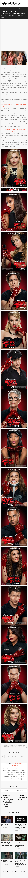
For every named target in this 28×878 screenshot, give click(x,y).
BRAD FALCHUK (22, 113)
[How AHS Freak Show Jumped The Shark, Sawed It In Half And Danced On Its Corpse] (21, 819)
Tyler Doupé (4, 15)
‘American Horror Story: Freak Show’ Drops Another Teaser (7, 844)
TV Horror (15, 746)
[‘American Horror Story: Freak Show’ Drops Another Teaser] (7, 837)
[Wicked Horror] (11, 3)
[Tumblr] (18, 756)
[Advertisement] (14, 33)
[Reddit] (15, 756)
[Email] (22, 756)
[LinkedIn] (12, 756)
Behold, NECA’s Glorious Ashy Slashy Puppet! (6, 861)
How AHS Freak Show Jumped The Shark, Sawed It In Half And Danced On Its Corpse (20, 827)
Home (2, 8)
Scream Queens (9, 746)
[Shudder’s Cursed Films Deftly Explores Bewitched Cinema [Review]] (21, 837)
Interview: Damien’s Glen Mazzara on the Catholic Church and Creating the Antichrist (20, 862)
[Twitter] (2, 756)
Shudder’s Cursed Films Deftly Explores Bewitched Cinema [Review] (20, 844)
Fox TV (17, 745)
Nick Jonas (21, 745)
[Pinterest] (9, 756)
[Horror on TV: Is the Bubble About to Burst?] (7, 819)
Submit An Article (16, 875)
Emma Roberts (9, 745)
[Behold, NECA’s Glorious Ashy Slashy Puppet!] (7, 855)
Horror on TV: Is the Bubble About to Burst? (7, 825)
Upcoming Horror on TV (22, 747)
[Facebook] (5, 756)
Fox (14, 745)
